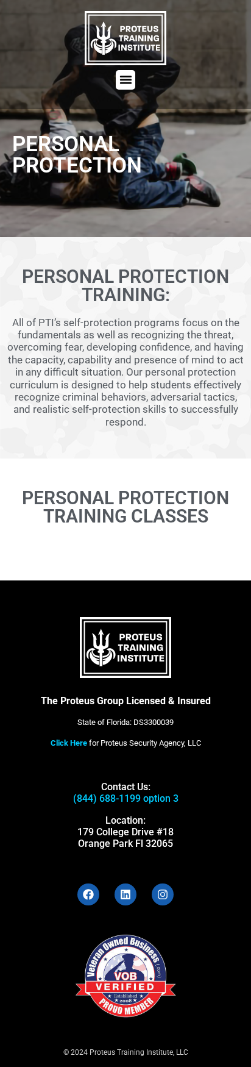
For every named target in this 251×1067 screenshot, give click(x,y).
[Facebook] (88, 894)
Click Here (69, 743)
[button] (125, 80)
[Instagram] (163, 894)
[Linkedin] (125, 894)
